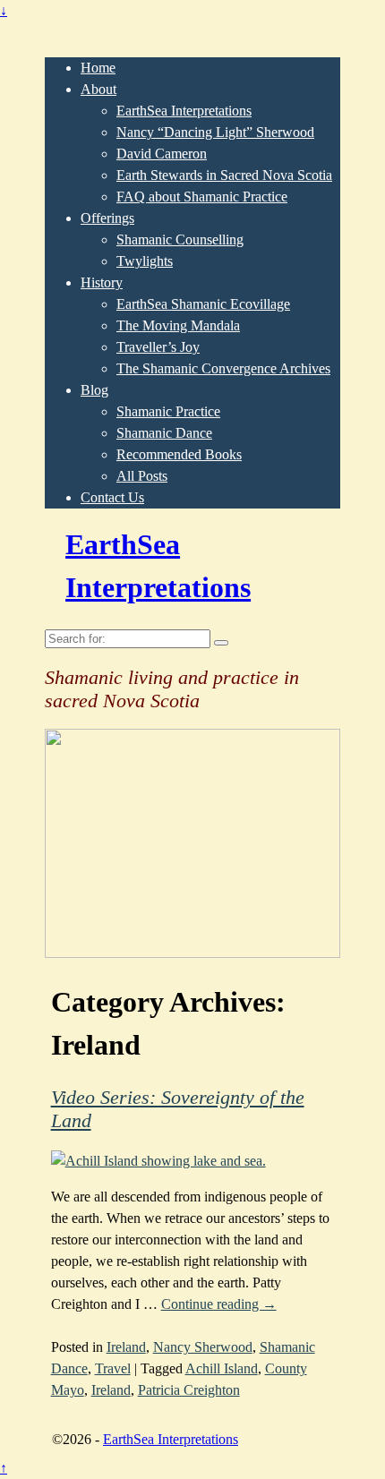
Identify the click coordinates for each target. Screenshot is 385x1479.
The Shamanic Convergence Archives (223, 368)
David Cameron (161, 153)
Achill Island (221, 1368)
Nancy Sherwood (202, 1347)
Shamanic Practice (168, 411)
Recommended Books (179, 454)
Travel (113, 1368)
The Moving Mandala (178, 325)
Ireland (126, 1347)
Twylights (144, 261)
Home (98, 67)
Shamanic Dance (164, 432)
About (98, 89)
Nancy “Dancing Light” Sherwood (215, 132)
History (102, 282)
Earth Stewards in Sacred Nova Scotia (224, 175)
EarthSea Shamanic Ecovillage (203, 304)
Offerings (107, 218)
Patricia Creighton (189, 1390)
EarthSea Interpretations (184, 110)
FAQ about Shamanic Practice (201, 196)
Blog (94, 390)
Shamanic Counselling (180, 239)
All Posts (141, 475)
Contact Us (112, 497)
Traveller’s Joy (158, 347)
